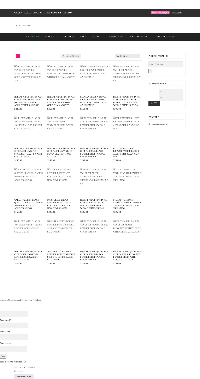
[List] (24, 56)
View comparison (23, 376)
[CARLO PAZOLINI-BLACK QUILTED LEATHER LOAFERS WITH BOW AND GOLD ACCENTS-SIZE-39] (29, 179)
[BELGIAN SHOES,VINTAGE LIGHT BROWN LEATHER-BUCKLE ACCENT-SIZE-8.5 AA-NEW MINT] (95, 76)
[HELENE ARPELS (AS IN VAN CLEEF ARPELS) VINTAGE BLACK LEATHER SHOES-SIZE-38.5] (62, 127)
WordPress (37, 300)
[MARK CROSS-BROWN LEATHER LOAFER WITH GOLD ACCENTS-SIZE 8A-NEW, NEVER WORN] (62, 179)
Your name (5, 331)
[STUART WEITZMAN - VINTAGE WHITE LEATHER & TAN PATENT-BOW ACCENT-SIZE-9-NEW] (127, 179)
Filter (154, 103)
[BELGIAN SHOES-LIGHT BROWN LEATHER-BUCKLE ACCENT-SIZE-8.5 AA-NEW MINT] (127, 127)
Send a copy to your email (11, 362)
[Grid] (18, 56)
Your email (5, 320)
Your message (6, 343)
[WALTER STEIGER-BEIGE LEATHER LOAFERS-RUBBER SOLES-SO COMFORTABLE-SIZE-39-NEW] (62, 231)
